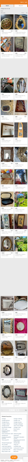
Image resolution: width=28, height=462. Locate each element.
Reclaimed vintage (6, 427)
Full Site (2, 460)
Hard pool (16, 435)
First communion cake (7, 433)
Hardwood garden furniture (6, 437)
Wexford (7, 56)
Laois (22, 56)
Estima (15, 430)
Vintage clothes (6, 424)
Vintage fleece (5, 422)
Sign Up (22, 2)
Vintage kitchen (6, 420)
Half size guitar (17, 433)
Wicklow (6, 33)
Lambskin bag (17, 446)
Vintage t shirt (17, 427)
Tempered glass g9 (6, 442)
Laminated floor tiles (7, 448)
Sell (14, 457)
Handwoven (5, 435)
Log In (26, 2)
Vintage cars (17, 420)
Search (7, 5)
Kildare (6, 255)
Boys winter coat (6, 451)
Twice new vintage (18, 425)
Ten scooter (5, 444)
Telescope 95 (5, 440)
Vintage (4, 418)
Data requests (16, 460)
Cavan (20, 166)
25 (17, 410)
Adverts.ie (6, 2)
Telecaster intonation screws (19, 437)
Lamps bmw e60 (6, 449)
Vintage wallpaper (18, 424)
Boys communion (18, 449)
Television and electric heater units (19, 440)
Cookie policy (3, 460)
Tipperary (7, 119)
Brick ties (16, 451)
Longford (23, 33)
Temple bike (17, 442)
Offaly (6, 337)
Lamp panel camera (19, 448)
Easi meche (17, 429)
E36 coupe (4, 429)
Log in (11, 460)
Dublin (20, 97)
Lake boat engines (6, 446)
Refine (22, 12)
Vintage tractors (18, 422)
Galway (20, 211)
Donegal (22, 188)
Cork (20, 141)
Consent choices (11, 460)
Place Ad (21, 5)
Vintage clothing (18, 418)
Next (26, 410)
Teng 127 (16, 444)
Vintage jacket (5, 425)
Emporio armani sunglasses (6, 431)
